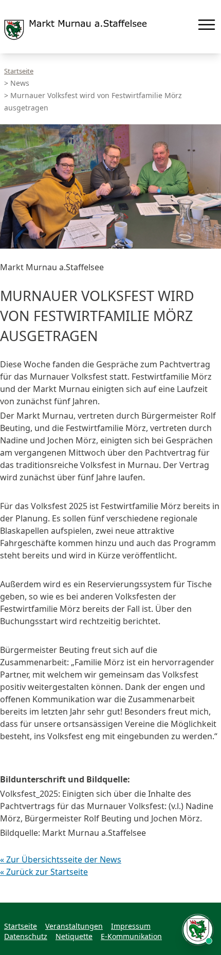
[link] (75, 30)
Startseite (18, 71)
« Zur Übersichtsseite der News (60, 859)
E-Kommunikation (131, 936)
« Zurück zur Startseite (44, 871)
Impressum (131, 926)
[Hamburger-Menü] (206, 24)
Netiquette (74, 936)
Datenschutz (25, 936)
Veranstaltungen (74, 926)
